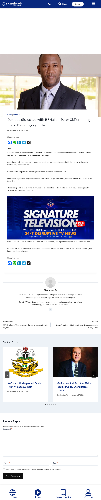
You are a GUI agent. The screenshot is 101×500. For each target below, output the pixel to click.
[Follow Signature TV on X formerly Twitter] (50, 309)
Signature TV (13, 130)
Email (55, 463)
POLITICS (17, 115)
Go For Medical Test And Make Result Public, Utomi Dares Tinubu (74, 386)
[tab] (45, 404)
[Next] (94, 374)
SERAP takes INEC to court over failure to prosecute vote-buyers (26, 325)
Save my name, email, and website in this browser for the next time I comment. (33, 469)
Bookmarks (63, 497)
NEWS (9, 115)
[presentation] (25, 362)
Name (7, 463)
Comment (7, 429)
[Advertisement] (50, 27)
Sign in (78, 4)
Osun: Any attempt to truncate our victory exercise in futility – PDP (77, 325)
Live (64, 4)
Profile (88, 497)
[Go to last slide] (7, 374)
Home (13, 497)
